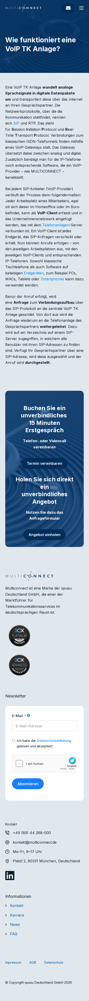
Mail (68, 8)
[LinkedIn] (9, 875)
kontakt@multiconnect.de (35, 842)
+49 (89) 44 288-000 (32, 832)
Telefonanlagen (55, 225)
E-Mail (17, 716)
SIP (16, 123)
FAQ (13, 934)
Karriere (17, 915)
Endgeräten (34, 273)
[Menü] (81, 8)
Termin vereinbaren (44, 463)
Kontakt (16, 905)
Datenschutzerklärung (54, 740)
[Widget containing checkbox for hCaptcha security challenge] (44, 763)
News (15, 924)
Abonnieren (28, 783)
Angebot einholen (44, 534)
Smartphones (52, 279)
